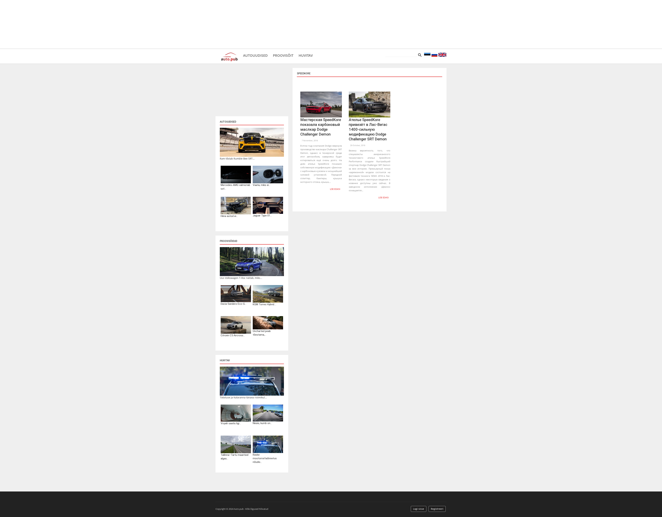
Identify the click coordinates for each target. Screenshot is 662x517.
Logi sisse (418, 508)
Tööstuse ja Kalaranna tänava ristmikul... (243, 397)
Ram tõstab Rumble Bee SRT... (237, 158)
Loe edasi (335, 189)
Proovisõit (283, 55)
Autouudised (255, 55)
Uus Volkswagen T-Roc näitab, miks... (241, 278)
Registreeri (437, 508)
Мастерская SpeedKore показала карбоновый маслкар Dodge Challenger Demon (320, 127)
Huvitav (306, 55)
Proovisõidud (228, 241)
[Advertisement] (331, 24)
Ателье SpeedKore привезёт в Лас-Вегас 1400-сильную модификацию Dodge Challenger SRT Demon (368, 129)
